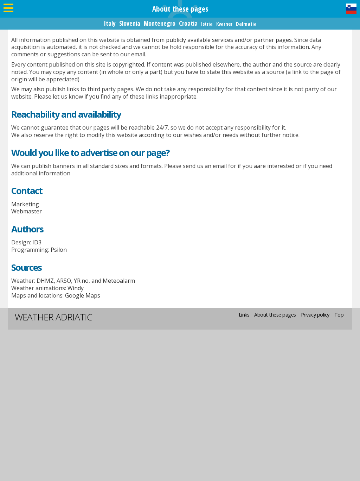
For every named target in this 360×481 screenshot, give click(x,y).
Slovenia (129, 23)
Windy (76, 288)
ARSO (64, 281)
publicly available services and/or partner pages (229, 40)
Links (244, 314)
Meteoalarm (119, 281)
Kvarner (224, 23)
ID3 (36, 242)
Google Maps (82, 295)
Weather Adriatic (53, 317)
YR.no (81, 281)
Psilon (59, 250)
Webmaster (26, 211)
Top (339, 314)
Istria (207, 23)
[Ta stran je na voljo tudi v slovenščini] (351, 9)
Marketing (25, 204)
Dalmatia (246, 23)
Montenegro (159, 23)
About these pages (275, 314)
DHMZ (45, 281)
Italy (110, 23)
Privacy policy (315, 314)
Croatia (188, 23)
